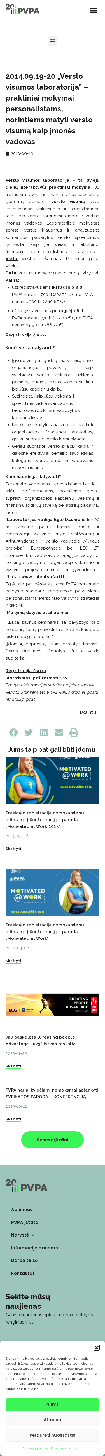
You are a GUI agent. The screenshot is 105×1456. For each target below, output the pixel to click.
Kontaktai (22, 1273)
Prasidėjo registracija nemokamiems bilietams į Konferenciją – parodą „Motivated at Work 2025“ (45, 819)
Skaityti (13, 849)
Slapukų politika (35, 1448)
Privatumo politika (65, 1448)
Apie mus (22, 1209)
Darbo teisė (24, 1260)
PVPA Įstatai (25, 1222)
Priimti (52, 1404)
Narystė (20, 1235)
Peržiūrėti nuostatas (52, 1435)
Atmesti (52, 1420)
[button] (96, 1347)
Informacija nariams (34, 1248)
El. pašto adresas (23, 1337)
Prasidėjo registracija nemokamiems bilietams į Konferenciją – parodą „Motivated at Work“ (45, 931)
